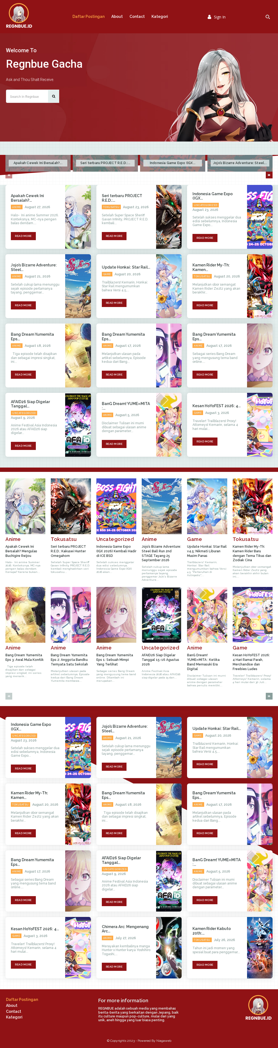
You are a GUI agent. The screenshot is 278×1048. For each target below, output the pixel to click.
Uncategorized (205, 205)
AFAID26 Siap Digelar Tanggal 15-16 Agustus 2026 (160, 659)
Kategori (14, 1017)
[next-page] (269, 175)
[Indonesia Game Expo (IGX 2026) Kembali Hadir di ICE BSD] (260, 217)
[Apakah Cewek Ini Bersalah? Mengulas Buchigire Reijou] (78, 217)
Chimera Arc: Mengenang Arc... (125, 929)
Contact (13, 1011)
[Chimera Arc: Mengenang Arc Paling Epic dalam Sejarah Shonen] (169, 947)
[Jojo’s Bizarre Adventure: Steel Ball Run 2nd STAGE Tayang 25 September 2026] (78, 286)
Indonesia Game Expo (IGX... (172, 163)
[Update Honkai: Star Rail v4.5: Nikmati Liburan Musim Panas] (169, 286)
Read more (23, 235)
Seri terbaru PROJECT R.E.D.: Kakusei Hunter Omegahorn (68, 551)
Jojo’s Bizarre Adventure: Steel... (240, 163)
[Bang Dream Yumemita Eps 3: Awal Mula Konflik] (78, 355)
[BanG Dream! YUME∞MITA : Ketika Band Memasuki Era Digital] (169, 425)
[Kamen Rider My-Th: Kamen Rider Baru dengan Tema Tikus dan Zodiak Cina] (260, 286)
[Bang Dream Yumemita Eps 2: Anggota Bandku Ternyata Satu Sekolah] (169, 355)
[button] (268, 17)
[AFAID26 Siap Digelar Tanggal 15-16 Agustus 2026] (78, 425)
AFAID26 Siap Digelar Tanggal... (30, 404)
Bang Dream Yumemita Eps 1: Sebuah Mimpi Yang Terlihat (114, 659)
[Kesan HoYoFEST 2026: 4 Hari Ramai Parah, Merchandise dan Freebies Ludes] (260, 425)
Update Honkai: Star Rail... (126, 267)
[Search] (53, 96)
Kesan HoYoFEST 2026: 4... (216, 406)
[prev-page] (8, 175)
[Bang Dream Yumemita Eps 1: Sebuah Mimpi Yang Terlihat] (260, 355)
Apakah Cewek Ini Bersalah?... (38, 163)
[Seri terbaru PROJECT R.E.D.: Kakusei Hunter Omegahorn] (169, 217)
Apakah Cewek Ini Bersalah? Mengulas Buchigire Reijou (21, 551)
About (11, 1005)
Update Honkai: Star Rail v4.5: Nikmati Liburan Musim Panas (207, 551)
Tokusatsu (111, 207)
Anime (16, 207)
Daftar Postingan (22, 999)
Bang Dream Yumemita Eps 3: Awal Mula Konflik (24, 657)
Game (107, 274)
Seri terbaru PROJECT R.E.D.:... (105, 163)
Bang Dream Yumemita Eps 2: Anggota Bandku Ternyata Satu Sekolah (69, 659)
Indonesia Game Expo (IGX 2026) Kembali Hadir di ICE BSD (116, 551)
